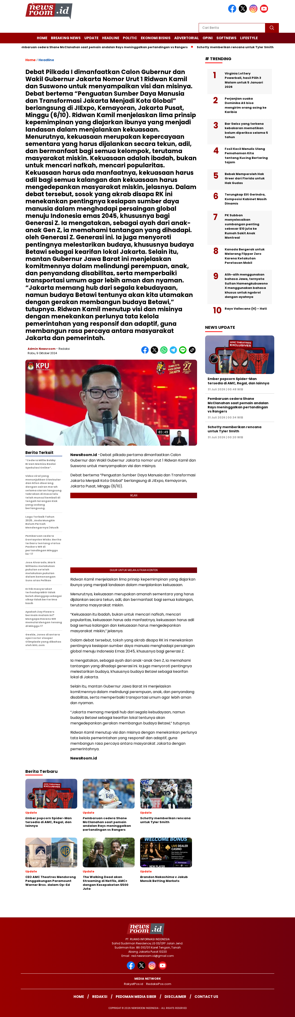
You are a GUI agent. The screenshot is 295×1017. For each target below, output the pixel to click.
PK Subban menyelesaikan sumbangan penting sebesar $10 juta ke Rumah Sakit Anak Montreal (242, 226)
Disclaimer (175, 996)
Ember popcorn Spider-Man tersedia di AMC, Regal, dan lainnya (238, 381)
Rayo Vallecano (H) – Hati (246, 308)
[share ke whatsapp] (165, 352)
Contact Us (206, 996)
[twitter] (243, 11)
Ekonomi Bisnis (156, 38)
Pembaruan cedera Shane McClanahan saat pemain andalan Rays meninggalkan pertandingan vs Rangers (238, 405)
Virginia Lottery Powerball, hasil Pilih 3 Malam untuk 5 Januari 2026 (244, 80)
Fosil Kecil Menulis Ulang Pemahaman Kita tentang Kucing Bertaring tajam (246, 156)
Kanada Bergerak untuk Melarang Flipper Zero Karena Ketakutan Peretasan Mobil (245, 256)
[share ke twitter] (155, 352)
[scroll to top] (282, 1010)
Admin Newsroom (42, 349)
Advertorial (186, 38)
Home (42, 38)
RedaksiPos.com (158, 984)
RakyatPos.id (133, 984)
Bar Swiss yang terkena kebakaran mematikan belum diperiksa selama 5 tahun (246, 130)
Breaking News (66, 38)
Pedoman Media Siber (136, 996)
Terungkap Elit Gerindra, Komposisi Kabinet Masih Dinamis (246, 199)
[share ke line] (184, 352)
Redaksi (99, 996)
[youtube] (265, 11)
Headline (110, 38)
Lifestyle (249, 38)
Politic (130, 38)
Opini (208, 38)
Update (91, 38)
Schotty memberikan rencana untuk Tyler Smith (213, 47)
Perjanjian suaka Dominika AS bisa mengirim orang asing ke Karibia (245, 105)
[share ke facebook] (146, 352)
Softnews (226, 38)
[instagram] (254, 11)
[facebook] (233, 11)
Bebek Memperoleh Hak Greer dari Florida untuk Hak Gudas (245, 178)
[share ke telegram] (174, 352)
